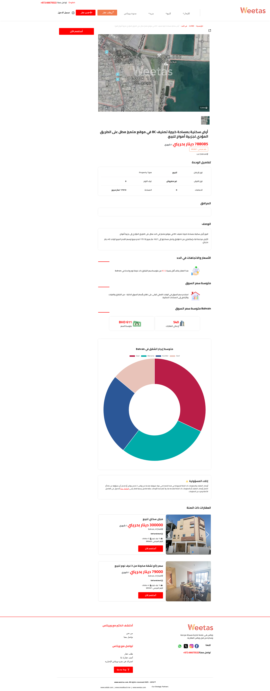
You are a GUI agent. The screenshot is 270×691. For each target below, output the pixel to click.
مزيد (152, 13)
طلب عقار (107, 12)
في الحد (184, 26)
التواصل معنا (124, 489)
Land (191, 26)
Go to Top (122, 670)
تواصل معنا (128, 637)
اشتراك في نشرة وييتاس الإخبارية (119, 661)
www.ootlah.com (107, 687)
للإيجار (187, 13)
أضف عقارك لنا (126, 658)
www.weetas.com (139, 687)
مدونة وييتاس (130, 13)
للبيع (169, 13)
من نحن (129, 633)
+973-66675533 (49, 3)
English (72, 2)
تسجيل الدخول (64, 12)
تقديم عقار (85, 12)
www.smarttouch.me (122, 687)
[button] (169, 534)
